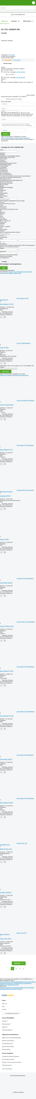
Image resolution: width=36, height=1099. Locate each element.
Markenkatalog (6, 1049)
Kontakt (4, 1009)
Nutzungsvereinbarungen (23, 138)
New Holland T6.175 (6, 449)
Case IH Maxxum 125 (7, 626)
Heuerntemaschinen (5, 983)
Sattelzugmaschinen (13, 984)
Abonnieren (5, 371)
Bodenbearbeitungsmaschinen (22, 982)
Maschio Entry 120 (6, 849)
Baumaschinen (10, 982)
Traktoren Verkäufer (5, 987)
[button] (33, 2)
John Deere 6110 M (6, 759)
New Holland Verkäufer (17, 987)
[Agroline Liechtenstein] (11, 2)
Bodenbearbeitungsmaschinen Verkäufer (11, 989)
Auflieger (33, 982)
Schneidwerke (27, 983)
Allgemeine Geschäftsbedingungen (11, 1037)
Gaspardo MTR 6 (5, 496)
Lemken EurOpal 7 (6, 892)
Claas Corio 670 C (5, 939)
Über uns (4, 1003)
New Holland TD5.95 (6, 803)
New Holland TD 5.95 (6, 671)
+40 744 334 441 (20, 72)
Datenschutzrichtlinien (7, 138)
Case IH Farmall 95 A (6, 405)
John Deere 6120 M (6, 583)
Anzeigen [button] (13, 72)
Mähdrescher (4, 984)
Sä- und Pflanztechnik (17, 983)
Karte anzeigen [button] (31, 95)
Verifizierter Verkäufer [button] (7, 40)
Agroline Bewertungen (8, 1046)
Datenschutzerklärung (8, 1040)
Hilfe (3, 1006)
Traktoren (3, 982)
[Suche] (33, 8)
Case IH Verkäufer (29, 987)
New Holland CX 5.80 (6, 304)
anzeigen (4, 261)
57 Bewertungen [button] (17, 60)
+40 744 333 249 (20, 77)
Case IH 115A (4, 347)
